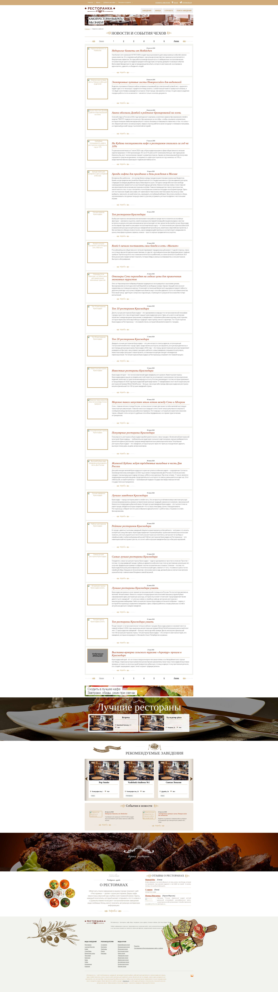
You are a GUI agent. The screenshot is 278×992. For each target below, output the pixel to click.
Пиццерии (88, 955)
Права (103, 951)
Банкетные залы (90, 953)
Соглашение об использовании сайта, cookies (148, 948)
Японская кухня (123, 949)
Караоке (87, 966)
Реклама (103, 953)
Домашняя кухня (123, 955)
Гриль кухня (121, 953)
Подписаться (187, 2)
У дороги (148, 890)
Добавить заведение (162, 2)
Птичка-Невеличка (152, 896)
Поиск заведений (184, 10)
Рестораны (88, 945)
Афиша (98, 2)
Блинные (87, 958)
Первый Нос (150, 880)
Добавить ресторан (109, 2)
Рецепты (136, 946)
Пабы (86, 962)
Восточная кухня (123, 951)
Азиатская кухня (123, 958)
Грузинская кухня (123, 964)
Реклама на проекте (124, 2)
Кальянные (88, 964)
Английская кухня (123, 962)
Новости (90, 2)
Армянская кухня (123, 960)
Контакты (104, 947)
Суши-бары (88, 951)
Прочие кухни (122, 966)
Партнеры (104, 949)
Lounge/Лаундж (90, 947)
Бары (86, 960)
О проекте (169, 10)
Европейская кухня (124, 945)
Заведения (146, 10)
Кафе (86, 949)
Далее (176, 41)
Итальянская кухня (124, 947)
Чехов (176, 2)
